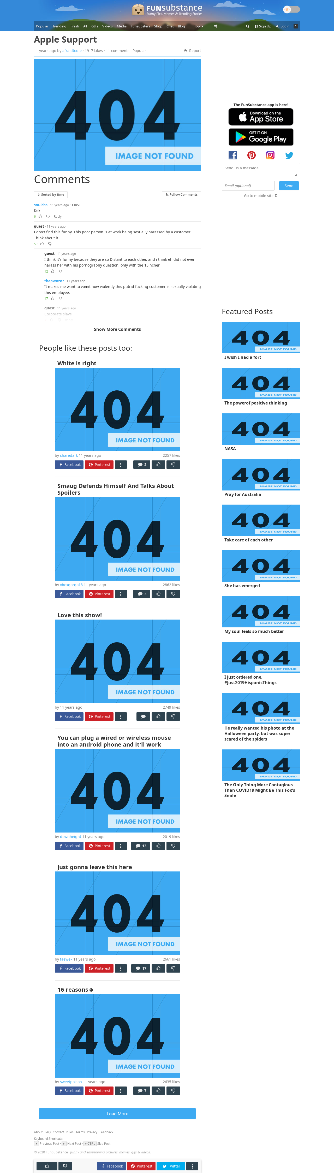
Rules (70, 1132)
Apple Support (65, 39)
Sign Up (264, 26)
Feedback (106, 1132)
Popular (42, 26)
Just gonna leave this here (94, 867)
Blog (181, 26)
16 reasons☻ (75, 989)
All (85, 26)
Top (197, 26)
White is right (77, 363)
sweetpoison (71, 1081)
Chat (170, 26)
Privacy (92, 1132)
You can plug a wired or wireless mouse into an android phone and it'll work (114, 740)
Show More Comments (117, 329)
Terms (80, 1132)
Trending (59, 26)
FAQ (48, 1132)
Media (122, 26)
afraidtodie (72, 50)
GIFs (94, 26)
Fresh (74, 26)
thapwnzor (54, 280)
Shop (158, 26)
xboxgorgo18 (71, 584)
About (38, 1132)
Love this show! (79, 615)
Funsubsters (140, 26)
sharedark (69, 455)
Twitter (173, 1166)
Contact (58, 1132)
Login (284, 26)
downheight (70, 836)
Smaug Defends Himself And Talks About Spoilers (115, 489)
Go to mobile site (258, 195)
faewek (66, 959)
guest (39, 226)
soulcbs (40, 204)
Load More (117, 1114)
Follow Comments (183, 194)
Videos (107, 26)
